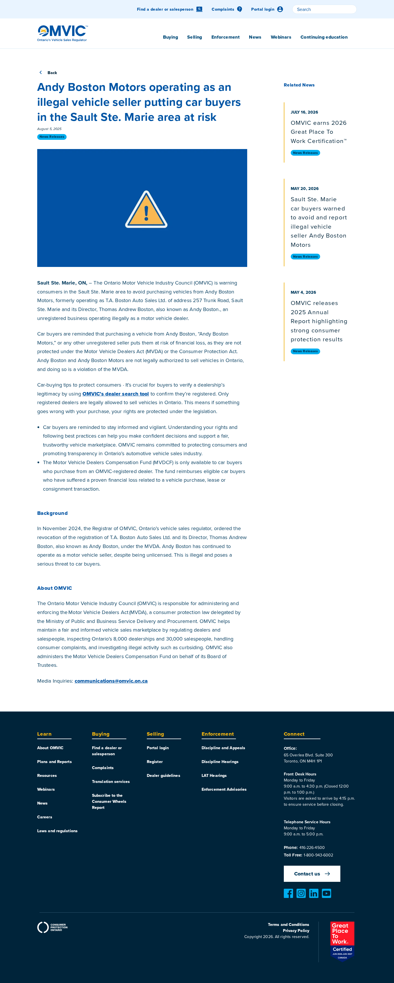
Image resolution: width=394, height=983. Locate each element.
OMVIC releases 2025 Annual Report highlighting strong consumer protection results (319, 320)
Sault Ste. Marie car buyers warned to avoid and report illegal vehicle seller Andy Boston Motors (319, 222)
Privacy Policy (296, 930)
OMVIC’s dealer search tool (115, 394)
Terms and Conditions (288, 924)
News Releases (52, 136)
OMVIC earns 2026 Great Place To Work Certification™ (319, 131)
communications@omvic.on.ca (111, 681)
